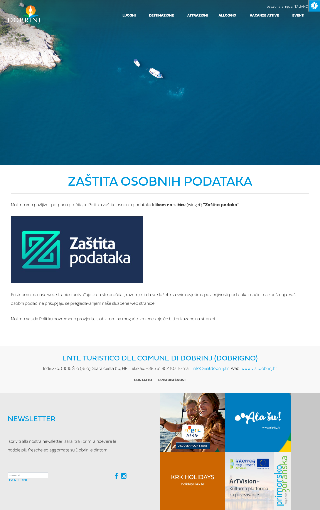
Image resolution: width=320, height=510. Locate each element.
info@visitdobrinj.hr (210, 368)
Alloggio (227, 15)
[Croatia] (192, 422)
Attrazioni (197, 15)
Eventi (298, 15)
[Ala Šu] (258, 422)
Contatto (143, 380)
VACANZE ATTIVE (264, 15)
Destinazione (161, 15)
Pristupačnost (172, 380)
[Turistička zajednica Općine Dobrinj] (24, 14)
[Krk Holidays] (192, 481)
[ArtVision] (258, 481)
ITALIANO (287, 6)
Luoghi (129, 15)
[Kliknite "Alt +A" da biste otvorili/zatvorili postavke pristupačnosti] (314, 6)
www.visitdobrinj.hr (259, 368)
